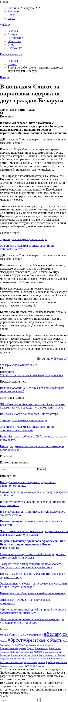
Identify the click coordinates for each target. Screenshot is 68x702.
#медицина (5, 655)
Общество (14, 41)
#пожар (59, 658)
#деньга (22, 648)
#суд (12, 666)
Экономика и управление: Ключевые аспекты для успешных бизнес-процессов (32, 621)
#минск (15, 655)
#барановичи (35, 634)
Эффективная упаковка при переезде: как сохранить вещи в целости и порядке (33, 585)
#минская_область (29, 655)
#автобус (22, 635)
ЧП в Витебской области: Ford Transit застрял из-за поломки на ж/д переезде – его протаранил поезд (32, 405)
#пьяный (41, 662)
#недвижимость (19, 658)
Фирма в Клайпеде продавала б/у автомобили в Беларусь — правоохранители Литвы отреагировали (32, 544)
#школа (40, 666)
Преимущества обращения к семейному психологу (33, 593)
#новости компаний (37, 659)
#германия (5, 644)
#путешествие (30, 662)
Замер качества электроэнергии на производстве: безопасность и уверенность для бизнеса (31, 565)
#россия (61, 662)
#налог (62, 655)
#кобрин (14, 652)
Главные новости (11, 54)
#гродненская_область (34, 645)
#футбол (30, 665)
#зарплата (55, 648)
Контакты (14, 11)
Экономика (15, 48)
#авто (13, 634)
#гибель (17, 644)
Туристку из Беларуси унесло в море (23, 239)
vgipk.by (5, 24)
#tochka (4, 634)
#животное (41, 648)
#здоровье (4, 652)
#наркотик (19, 365)
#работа (50, 662)
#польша (31, 365)
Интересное (15, 37)
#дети (30, 648)
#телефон (19, 666)
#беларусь (6, 365)
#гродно (49, 645)
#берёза (3, 641)
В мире (12, 34)
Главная (13, 31)
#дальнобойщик (9, 648)
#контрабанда (26, 651)
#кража (38, 651)
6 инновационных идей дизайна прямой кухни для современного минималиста (33, 611)
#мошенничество (48, 655)
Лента (11, 14)
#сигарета (4, 666)
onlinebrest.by (59, 358)
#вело (65, 641)
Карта (11, 18)
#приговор (18, 662)
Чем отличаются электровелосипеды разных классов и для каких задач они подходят (34, 533)
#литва (59, 652)
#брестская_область (42, 640)
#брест (15, 640)
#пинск (51, 658)
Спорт (12, 44)
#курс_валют (49, 652)
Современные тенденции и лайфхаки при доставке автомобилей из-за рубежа (33, 556)
